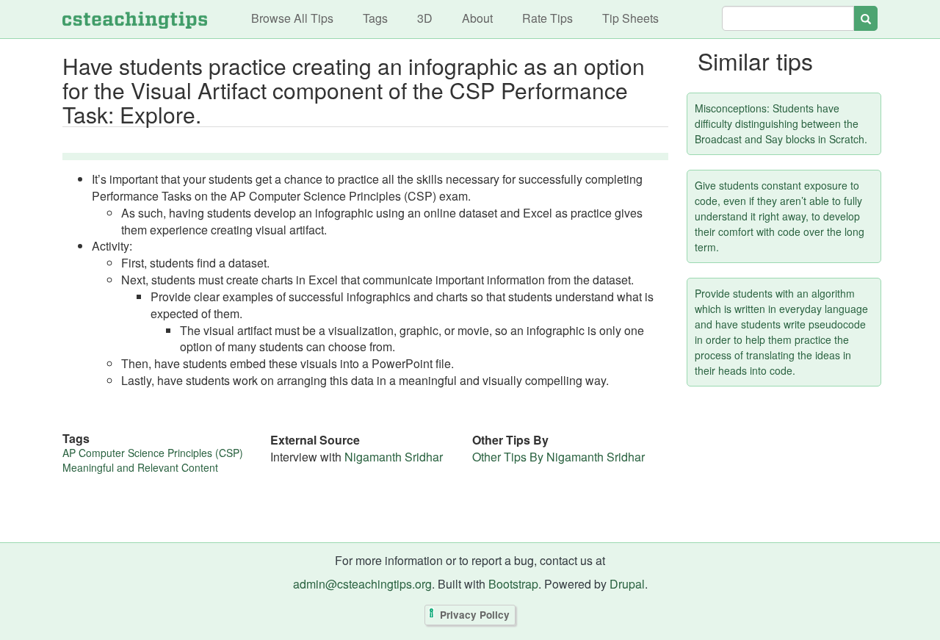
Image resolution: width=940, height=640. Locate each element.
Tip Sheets (630, 18)
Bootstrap (513, 583)
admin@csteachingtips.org (362, 583)
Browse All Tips (292, 18)
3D (425, 18)
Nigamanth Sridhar (393, 456)
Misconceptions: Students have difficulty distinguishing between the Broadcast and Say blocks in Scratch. (781, 123)
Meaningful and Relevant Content (140, 467)
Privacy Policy (475, 615)
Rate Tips (547, 18)
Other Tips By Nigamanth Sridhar (558, 456)
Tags (375, 18)
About (477, 18)
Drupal (627, 583)
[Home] (134, 19)
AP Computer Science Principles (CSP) (152, 452)
